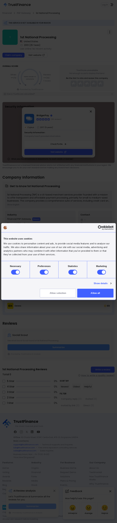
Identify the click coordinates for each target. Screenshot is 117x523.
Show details (101, 283)
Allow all (95, 293)
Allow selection (58, 293)
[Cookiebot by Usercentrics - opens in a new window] (100, 227)
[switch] (44, 272)
